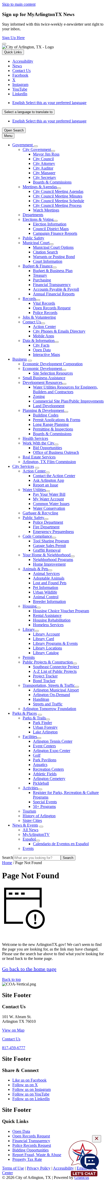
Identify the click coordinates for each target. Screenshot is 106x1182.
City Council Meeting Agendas (58, 191)
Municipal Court (36, 242)
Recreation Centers (48, 769)
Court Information (47, 261)
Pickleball (41, 783)
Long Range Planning (51, 424)
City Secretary (44, 177)
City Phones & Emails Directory (59, 331)
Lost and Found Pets (49, 583)
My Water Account (48, 499)
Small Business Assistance (44, 378)
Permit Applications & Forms (56, 420)
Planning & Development (43, 410)
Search (7, 857)
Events (28, 848)
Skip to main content (19, 4)
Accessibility (63, 1168)
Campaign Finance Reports (55, 233)
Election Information (49, 224)
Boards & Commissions (52, 182)
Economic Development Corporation (53, 364)
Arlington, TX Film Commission (49, 461)
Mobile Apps (43, 336)
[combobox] (28, 112)
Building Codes (45, 415)
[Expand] (36, 146)
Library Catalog (46, 653)
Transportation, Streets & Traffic (49, 685)
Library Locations (47, 648)
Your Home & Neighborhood (46, 555)
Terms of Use (13, 1168)
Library (29, 629)
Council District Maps (51, 229)
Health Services (35, 438)
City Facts (41, 345)
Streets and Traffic (48, 704)
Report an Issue (45, 485)
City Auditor (43, 168)
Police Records (45, 312)
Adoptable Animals (48, 578)
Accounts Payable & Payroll (56, 289)
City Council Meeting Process (57, 205)
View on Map (13, 1030)
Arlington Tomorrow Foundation (49, 708)
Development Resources (42, 382)
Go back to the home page (29, 969)
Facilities (30, 736)
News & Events (25, 825)
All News (30, 830)
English (49, 102)
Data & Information (39, 340)
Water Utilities (34, 489)
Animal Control (45, 597)
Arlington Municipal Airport (56, 690)
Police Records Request (31, 1145)
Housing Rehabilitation (51, 620)
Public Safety (33, 238)
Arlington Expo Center (51, 750)
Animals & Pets (35, 569)
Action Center (44, 326)
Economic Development (42, 368)
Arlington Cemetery (49, 778)
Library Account (46, 634)
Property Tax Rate (27, 1159)
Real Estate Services (39, 457)
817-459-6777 (13, 1048)
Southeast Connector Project (56, 667)
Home (7, 862)
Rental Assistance (47, 615)
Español (29, 839)
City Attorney (44, 163)
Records (29, 298)
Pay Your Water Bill (49, 494)
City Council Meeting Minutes (57, 196)
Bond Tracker (44, 680)
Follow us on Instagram (31, 1089)
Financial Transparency (52, 284)
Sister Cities (32, 820)
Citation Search (45, 252)
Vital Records (44, 303)
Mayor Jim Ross (46, 154)
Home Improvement (49, 564)
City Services (23, 466)
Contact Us (32, 322)
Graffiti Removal (46, 550)
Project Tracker (45, 676)
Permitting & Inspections (53, 429)
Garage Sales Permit (49, 545)
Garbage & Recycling (40, 513)
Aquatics (40, 764)
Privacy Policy (38, 1168)
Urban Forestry (45, 727)
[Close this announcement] (4, 44)
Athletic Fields (45, 774)
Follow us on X (25, 1085)
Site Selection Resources (53, 373)
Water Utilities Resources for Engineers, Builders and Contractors (65, 389)
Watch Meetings (46, 210)
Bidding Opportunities (30, 1150)
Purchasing (42, 280)
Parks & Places (24, 713)
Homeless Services (48, 625)
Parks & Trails (34, 718)
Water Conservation (49, 508)
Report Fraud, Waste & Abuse (36, 1154)
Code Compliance (37, 536)
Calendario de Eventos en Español (61, 844)
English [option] (49, 121)
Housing (30, 606)
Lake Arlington (45, 732)
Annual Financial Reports (54, 294)
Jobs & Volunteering (39, 317)
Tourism (29, 811)
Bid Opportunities (47, 448)
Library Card (43, 639)
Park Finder (42, 722)
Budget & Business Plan (53, 270)
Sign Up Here (13, 37)
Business (19, 359)
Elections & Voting (38, 219)
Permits (29, 657)
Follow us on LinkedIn (31, 1099)
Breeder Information (49, 601)
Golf (36, 755)
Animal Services (46, 573)
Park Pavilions (44, 760)
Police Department (48, 522)
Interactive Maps (46, 354)
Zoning (39, 396)
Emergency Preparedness (53, 531)
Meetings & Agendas (40, 187)
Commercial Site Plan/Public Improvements (68, 401)
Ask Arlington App (48, 480)
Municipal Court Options (53, 247)
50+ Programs (44, 806)
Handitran (41, 699)
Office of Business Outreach (56, 452)
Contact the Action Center (54, 475)
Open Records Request (51, 308)
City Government (37, 149)
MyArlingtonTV (36, 834)
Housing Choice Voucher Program (61, 611)
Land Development (48, 406)
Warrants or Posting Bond (54, 256)
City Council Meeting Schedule (58, 201)
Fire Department (46, 527)
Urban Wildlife (45, 592)
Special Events (45, 802)
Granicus (81, 1177)
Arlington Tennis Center (52, 741)
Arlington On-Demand (51, 694)
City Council (43, 159)
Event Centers (44, 746)
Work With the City (38, 443)
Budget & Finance (37, 266)
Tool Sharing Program (51, 541)
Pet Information (45, 587)
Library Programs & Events (55, 643)
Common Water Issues (51, 503)
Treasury (40, 275)
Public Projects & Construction (48, 662)
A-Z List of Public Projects (55, 671)
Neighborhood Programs (53, 559)
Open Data (42, 350)
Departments (33, 215)
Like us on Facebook (29, 1080)
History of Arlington (39, 816)
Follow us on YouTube (30, 1094)
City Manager (44, 173)
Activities (30, 788)
